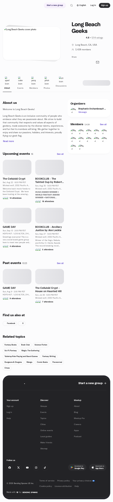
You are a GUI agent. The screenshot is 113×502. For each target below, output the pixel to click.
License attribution (63, 486)
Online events (46, 430)
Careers (77, 424)
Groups (43, 406)
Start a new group (90, 383)
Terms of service (46, 481)
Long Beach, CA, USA (86, 45)
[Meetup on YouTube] (27, 468)
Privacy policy (63, 481)
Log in (9, 412)
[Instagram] (36, 468)
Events (43, 412)
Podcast (77, 437)
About (77, 406)
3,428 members (83, 49)
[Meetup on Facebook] (10, 468)
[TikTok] (45, 468)
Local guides (46, 437)
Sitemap (44, 449)
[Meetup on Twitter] (18, 468)
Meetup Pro (79, 418)
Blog (76, 412)
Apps (76, 430)
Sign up (10, 406)
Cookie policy (45, 486)
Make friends (46, 443)
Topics (43, 418)
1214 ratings (97, 38)
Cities (43, 424)
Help (9, 418)
